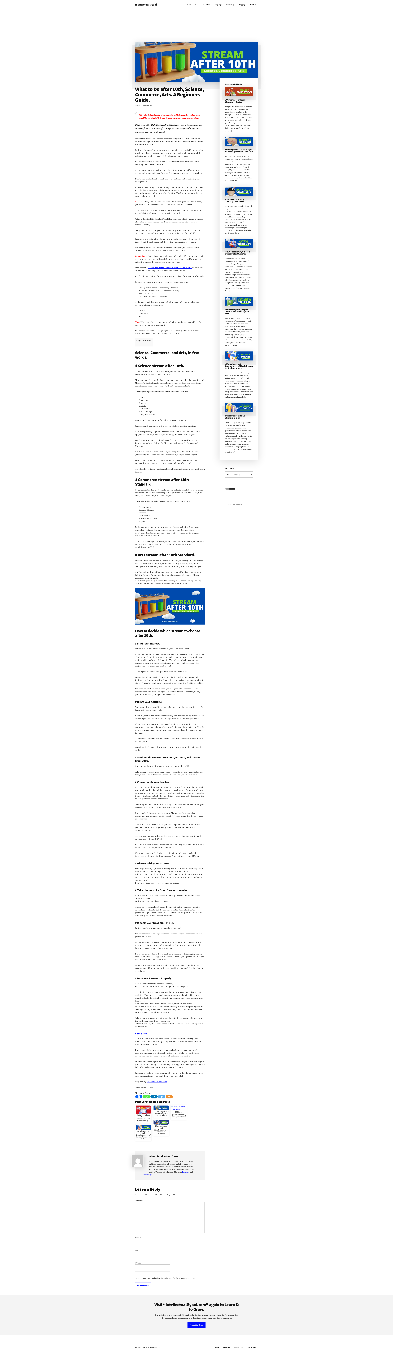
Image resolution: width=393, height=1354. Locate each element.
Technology (146, 1175)
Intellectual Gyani (146, 4)
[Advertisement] (196, 24)
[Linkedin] (154, 1096)
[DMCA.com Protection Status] (230, 489)
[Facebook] (138, 1096)
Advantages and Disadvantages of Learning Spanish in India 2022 (239, 150)
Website (138, 1263)
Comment (139, 1200)
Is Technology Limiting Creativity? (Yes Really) (234, 200)
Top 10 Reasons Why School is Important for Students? (237, 252)
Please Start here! (196, 1325)
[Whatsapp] (146, 1096)
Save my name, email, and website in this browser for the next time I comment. (165, 1278)
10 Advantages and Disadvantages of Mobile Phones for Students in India (239, 366)
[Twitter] (161, 1096)
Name (138, 1238)
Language (185, 1172)
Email (138, 1250)
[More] (169, 1096)
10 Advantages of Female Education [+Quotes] (235, 100)
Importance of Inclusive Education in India (235, 416)
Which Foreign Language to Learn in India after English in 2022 (237, 311)
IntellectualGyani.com (157, 1082)
